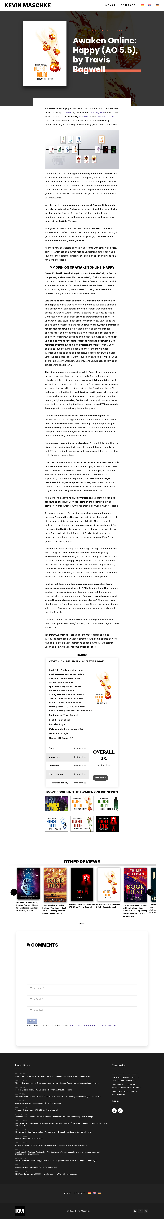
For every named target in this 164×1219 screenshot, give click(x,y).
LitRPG (67, 112)
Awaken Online (106, 116)
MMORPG (84, 116)
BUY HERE (100, 778)
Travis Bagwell (96, 112)
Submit (32, 1021)
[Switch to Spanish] (142, 5)
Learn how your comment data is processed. (92, 1025)
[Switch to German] (156, 5)
